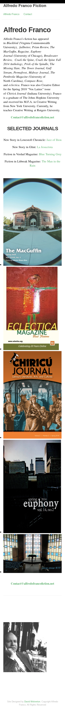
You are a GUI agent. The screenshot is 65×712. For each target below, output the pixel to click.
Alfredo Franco (11, 14)
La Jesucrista (45, 147)
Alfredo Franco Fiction (24, 5)
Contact (28, 14)
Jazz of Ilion (54, 140)
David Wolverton (32, 701)
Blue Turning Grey (50, 154)
